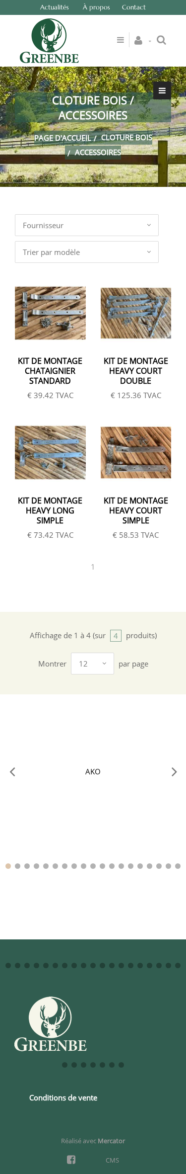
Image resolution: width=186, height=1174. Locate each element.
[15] (140, 866)
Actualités (54, 7)
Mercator (111, 1140)
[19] (178, 866)
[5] (46, 866)
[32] (121, 965)
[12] (112, 866)
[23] (36, 965)
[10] (93, 866)
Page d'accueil (62, 138)
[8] (74, 866)
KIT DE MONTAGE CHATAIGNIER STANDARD (50, 370)
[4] (36, 866)
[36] (159, 965)
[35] (149, 965)
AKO (93, 771)
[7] (64, 866)
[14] (130, 866)
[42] (93, 1065)
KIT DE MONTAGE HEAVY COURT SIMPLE (136, 510)
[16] (149, 866)
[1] (8, 866)
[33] (130, 965)
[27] (74, 965)
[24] (46, 965)
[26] (64, 965)
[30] (102, 965)
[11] (102, 866)
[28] (83, 965)
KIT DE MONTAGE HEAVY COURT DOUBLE (136, 370)
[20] (8, 965)
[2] (17, 866)
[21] (17, 965)
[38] (178, 965)
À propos (96, 7)
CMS (112, 1160)
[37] (168, 965)
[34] (140, 965)
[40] (74, 1065)
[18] (168, 866)
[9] (83, 866)
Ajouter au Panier (55, 314)
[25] (55, 965)
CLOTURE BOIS (126, 137)
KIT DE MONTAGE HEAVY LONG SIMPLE (50, 510)
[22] (27, 965)
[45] (121, 1065)
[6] (55, 866)
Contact (134, 7)
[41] (83, 1065)
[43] (102, 1065)
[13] (121, 866)
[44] (112, 1065)
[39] (64, 1065)
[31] (112, 965)
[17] (159, 866)
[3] (27, 866)
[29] (93, 965)
